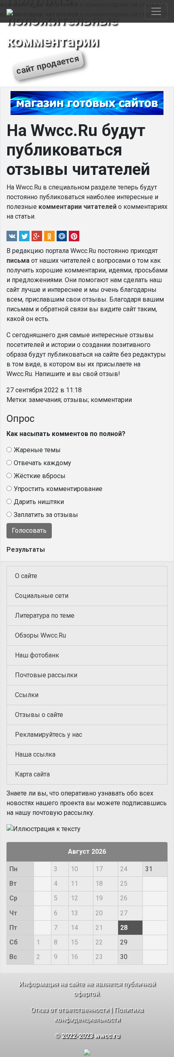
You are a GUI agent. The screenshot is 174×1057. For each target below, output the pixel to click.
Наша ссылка (35, 754)
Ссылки (26, 695)
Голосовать (29, 530)
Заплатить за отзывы (46, 515)
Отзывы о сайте (39, 715)
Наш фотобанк (37, 655)
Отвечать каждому (42, 463)
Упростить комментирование (58, 489)
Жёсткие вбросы (40, 476)
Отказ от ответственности (70, 1010)
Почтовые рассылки (46, 675)
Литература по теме (44, 615)
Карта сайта (32, 774)
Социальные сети (41, 596)
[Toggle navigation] (156, 11)
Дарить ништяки (39, 502)
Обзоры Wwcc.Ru (40, 635)
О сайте (26, 576)
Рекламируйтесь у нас (48, 734)
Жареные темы (37, 450)
